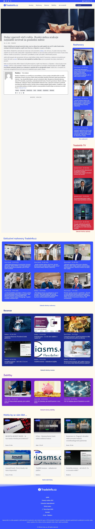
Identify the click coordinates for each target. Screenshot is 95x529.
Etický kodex (47, 506)
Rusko (33, 97)
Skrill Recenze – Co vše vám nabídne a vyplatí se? (45, 337)
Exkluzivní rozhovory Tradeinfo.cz (20, 238)
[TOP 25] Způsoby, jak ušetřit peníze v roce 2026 (47, 401)
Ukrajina (38, 97)
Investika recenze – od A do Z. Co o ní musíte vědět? (16, 362)
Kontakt (47, 512)
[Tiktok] (8, 1)
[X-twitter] (10, 1)
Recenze (46, 5)
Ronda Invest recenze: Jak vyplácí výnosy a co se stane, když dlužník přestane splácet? (77, 362)
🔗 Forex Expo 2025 (47, 509)
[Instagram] (6, 1)
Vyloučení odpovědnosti (47, 503)
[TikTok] (21, 93)
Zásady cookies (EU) (47, 500)
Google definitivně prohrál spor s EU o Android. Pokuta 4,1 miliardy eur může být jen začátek (82, 226)
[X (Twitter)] (18, 93)
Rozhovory (39, 5)
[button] (47, 479)
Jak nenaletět (62, 5)
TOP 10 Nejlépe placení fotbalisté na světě (77, 401)
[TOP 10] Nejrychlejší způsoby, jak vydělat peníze (17, 401)
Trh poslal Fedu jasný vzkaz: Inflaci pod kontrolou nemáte (83, 199)
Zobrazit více (22, 88)
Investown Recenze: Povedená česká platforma (16, 337)
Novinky (31, 5)
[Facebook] (4, 1)
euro (15, 59)
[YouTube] (23, 93)
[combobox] (83, 5)
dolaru (42, 51)
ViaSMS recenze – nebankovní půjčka (45, 361)
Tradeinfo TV (79, 145)
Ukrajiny (6, 65)
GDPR (47, 497)
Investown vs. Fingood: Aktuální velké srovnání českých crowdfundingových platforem (77, 438)
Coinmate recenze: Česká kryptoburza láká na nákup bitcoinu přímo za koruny (77, 337)
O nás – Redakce (47, 515)
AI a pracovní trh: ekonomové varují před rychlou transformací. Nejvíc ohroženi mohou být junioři (83, 172)
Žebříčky (54, 5)
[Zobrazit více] (27, 88)
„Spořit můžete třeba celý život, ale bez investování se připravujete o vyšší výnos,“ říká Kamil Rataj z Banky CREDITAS (82, 103)
